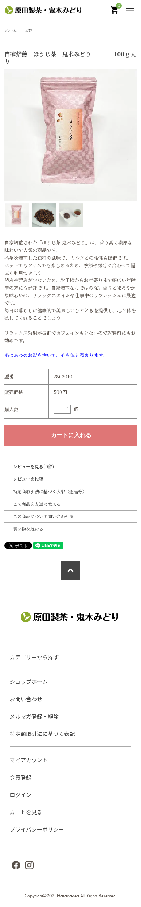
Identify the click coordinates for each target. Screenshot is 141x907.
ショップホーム (29, 681)
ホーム (11, 30)
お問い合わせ (26, 699)
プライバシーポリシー (37, 829)
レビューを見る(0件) (33, 466)
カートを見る (26, 812)
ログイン (20, 794)
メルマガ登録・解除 (34, 716)
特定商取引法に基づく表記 (42, 733)
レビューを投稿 (28, 479)
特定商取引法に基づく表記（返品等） (50, 491)
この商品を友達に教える (37, 504)
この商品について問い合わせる (43, 516)
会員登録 (20, 777)
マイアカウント (29, 760)
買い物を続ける (28, 529)
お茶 (28, 30)
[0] (115, 11)
